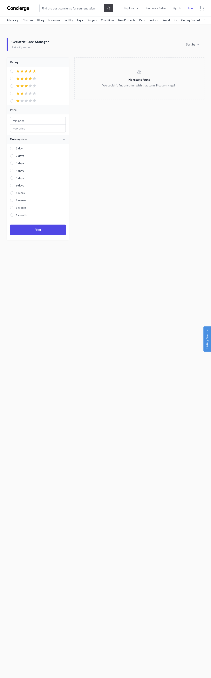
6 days (20, 185)
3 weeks (21, 207)
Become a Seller (156, 8)
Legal (80, 20)
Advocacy (13, 20)
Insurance (54, 20)
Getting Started (190, 20)
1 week (20, 193)
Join (190, 8)
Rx (175, 20)
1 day (19, 148)
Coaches (28, 20)
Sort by (190, 44)
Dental (166, 20)
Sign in (177, 8)
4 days (20, 170)
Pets (142, 20)
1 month (21, 215)
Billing (40, 20)
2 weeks (21, 200)
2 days (20, 155)
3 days (20, 163)
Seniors (153, 20)
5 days (20, 178)
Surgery (92, 20)
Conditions (107, 20)
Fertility (68, 20)
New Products (126, 20)
